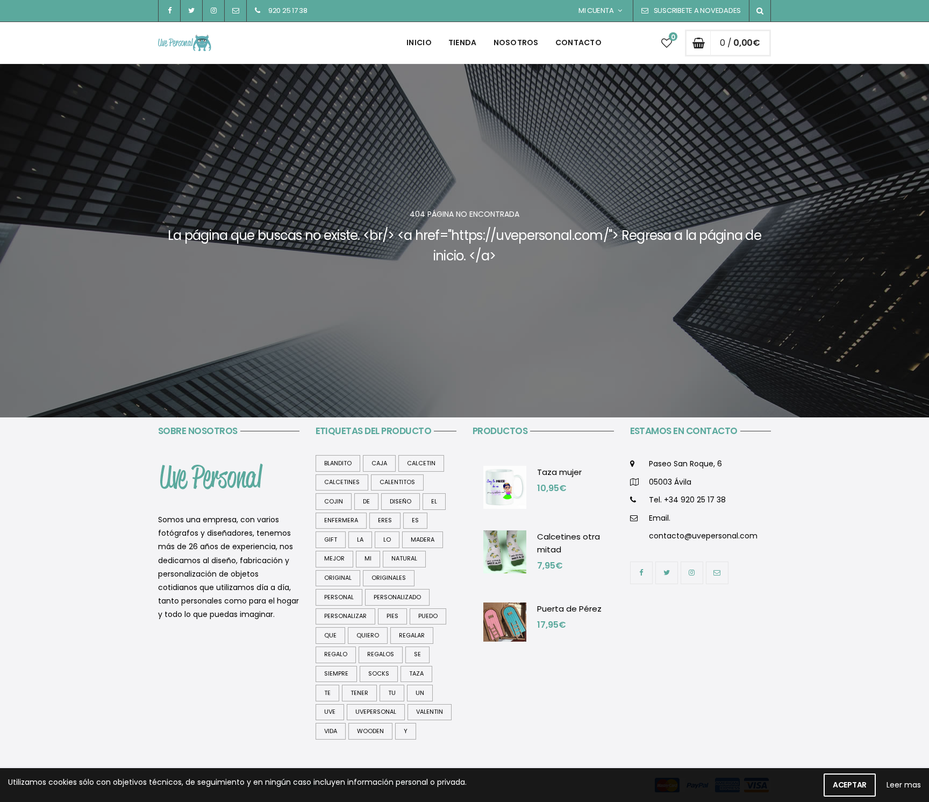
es (415, 520)
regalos (380, 654)
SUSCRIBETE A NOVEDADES (697, 10)
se (417, 654)
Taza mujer (559, 472)
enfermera (341, 520)
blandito (338, 463)
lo (387, 539)
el (434, 501)
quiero (367, 635)
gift (330, 539)
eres (385, 520)
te (327, 693)
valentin (429, 711)
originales (388, 577)
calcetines (342, 482)
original (338, 577)
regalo (335, 654)
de (366, 501)
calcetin (421, 463)
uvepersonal (375, 711)
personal (339, 597)
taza (416, 673)
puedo (428, 616)
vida (330, 731)
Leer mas (904, 784)
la (360, 539)
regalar (412, 635)
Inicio (419, 42)
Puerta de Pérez (569, 608)
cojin (333, 501)
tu (392, 693)
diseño (400, 501)
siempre (336, 673)
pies (392, 616)
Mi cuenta (596, 10)
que (330, 635)
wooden (370, 731)
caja (379, 463)
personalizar (345, 616)
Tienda (462, 42)
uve (329, 711)
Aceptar (850, 784)
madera (422, 539)
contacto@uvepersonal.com (703, 535)
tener (359, 693)
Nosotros (516, 42)
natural (404, 558)
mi (368, 558)
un (420, 693)
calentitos (397, 482)
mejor (334, 558)
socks (378, 673)
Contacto (578, 42)
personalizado (397, 597)
